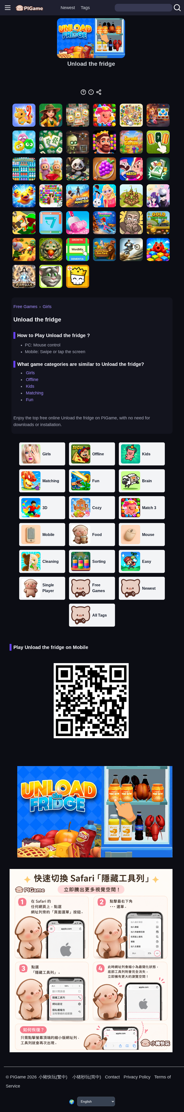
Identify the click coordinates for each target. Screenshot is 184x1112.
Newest (68, 7)
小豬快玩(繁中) (53, 1077)
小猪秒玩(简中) (86, 1077)
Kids (30, 386)
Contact (112, 1077)
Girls (47, 306)
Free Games (25, 306)
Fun (29, 399)
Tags (85, 7)
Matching (34, 393)
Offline (32, 379)
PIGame (18, 1077)
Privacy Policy (137, 1077)
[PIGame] (29, 7)
